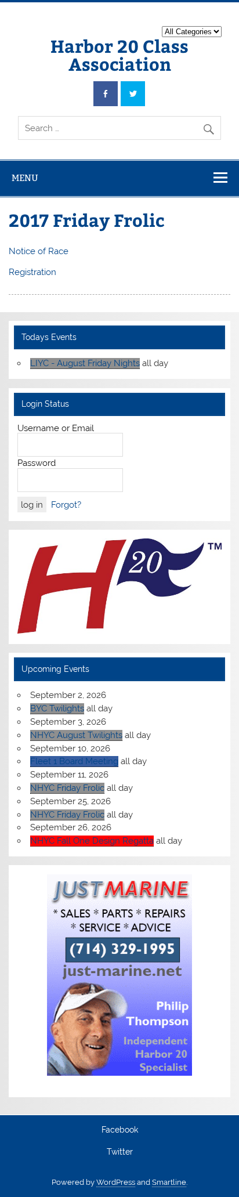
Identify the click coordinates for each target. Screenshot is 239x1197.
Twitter (120, 1152)
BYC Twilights (57, 708)
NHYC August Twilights (76, 735)
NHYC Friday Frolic (67, 788)
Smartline (169, 1182)
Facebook (120, 1130)
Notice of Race (38, 251)
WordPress (115, 1182)
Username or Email (55, 428)
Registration (32, 272)
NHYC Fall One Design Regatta (92, 841)
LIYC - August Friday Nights (85, 363)
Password (36, 463)
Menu (25, 177)
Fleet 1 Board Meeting (74, 761)
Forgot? (66, 505)
